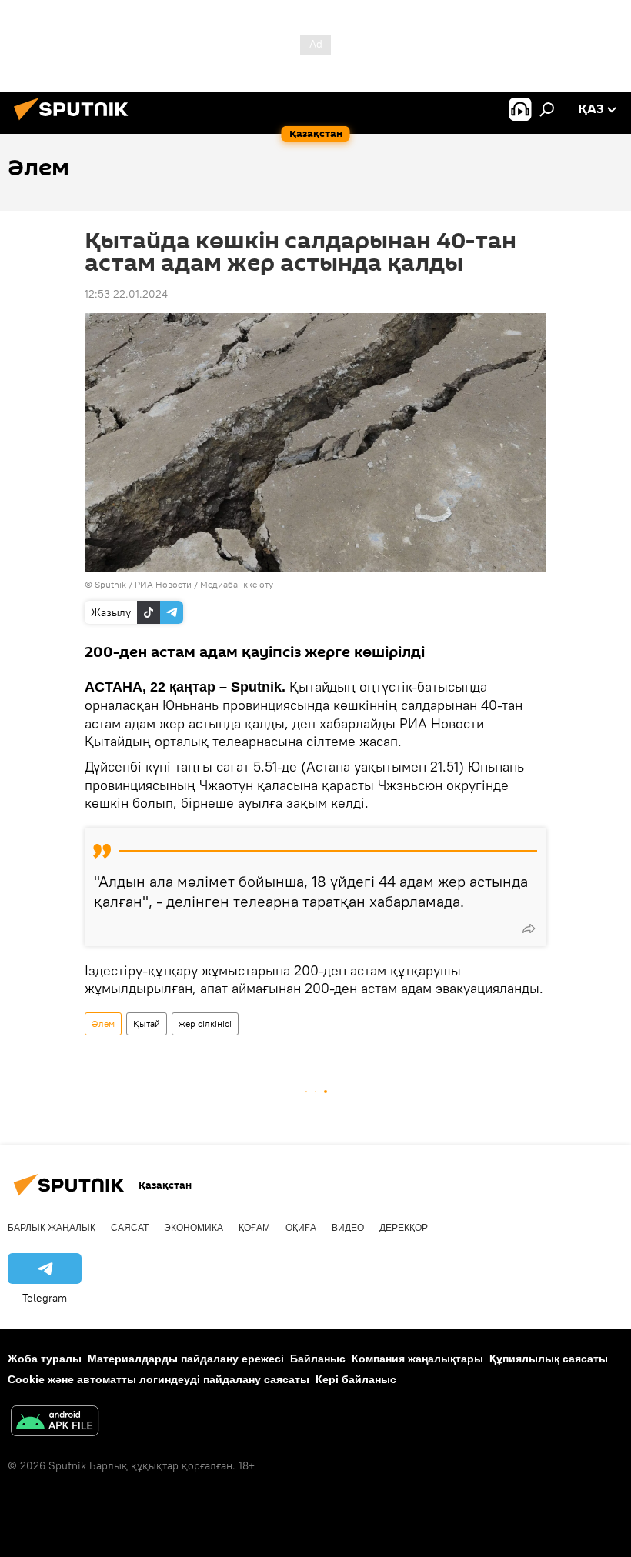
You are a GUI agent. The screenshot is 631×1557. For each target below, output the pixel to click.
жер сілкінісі (205, 1023)
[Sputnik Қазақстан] (75, 122)
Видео (348, 1227)
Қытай (146, 1023)
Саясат (130, 1227)
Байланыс (318, 1358)
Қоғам (254, 1227)
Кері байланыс (356, 1379)
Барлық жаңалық (51, 1227)
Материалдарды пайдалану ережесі (186, 1358)
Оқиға (300, 1227)
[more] (528, 928)
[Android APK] (54, 1422)
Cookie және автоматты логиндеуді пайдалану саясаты (158, 1379)
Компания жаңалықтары (417, 1358)
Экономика (193, 1227)
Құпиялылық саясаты (548, 1358)
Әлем (103, 1023)
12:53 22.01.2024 (126, 294)
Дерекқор (403, 1227)
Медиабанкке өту (236, 584)
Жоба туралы (45, 1358)
